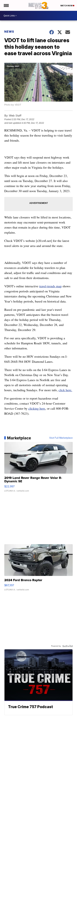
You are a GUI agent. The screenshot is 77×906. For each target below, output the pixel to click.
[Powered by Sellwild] (67, 646)
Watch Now (66, 6)
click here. (65, 390)
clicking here (36, 408)
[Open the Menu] (6, 5)
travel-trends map (50, 286)
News (9, 31)
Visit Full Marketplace (61, 438)
